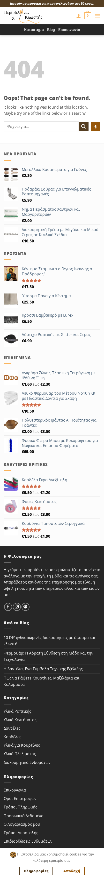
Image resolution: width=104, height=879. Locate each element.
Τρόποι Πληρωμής (20, 807)
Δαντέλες (12, 728)
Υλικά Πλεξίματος (20, 753)
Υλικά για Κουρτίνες (22, 745)
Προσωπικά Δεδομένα (24, 815)
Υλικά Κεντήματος (20, 719)
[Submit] (84, 126)
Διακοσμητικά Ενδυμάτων (27, 762)
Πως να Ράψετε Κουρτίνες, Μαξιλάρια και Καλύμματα (41, 681)
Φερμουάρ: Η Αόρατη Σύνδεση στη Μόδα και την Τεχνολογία (48, 656)
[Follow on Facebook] (8, 607)
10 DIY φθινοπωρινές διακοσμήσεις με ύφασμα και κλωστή (49, 641)
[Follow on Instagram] (17, 607)
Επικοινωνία (69, 29)
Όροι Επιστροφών (20, 798)
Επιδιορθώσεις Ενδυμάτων (28, 841)
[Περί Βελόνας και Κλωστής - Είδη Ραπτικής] (30, 15)
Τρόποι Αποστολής (21, 832)
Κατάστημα (34, 29)
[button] (87, 16)
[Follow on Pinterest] (26, 607)
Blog (51, 29)
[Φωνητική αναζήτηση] (95, 126)
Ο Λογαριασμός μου (22, 824)
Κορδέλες (12, 736)
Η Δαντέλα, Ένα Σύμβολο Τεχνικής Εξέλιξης (43, 668)
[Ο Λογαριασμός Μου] (78, 15)
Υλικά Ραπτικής (17, 711)
